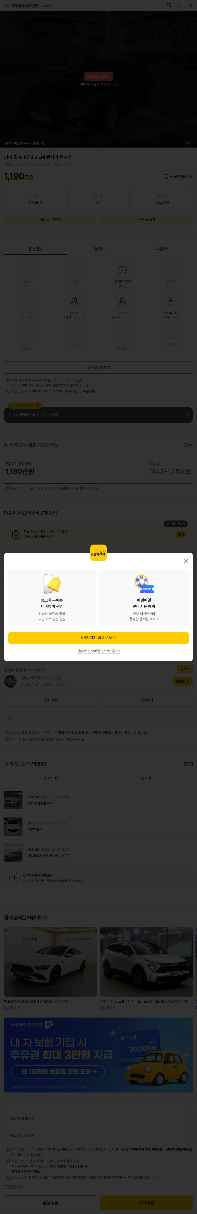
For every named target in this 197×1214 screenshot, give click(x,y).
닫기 (186, 561)
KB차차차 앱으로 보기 (98, 637)
